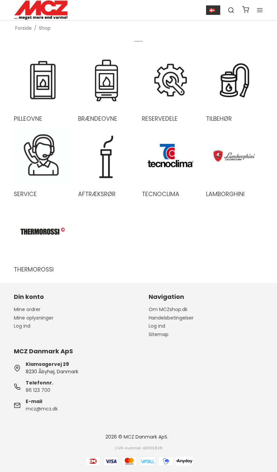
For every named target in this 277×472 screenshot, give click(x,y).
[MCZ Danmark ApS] (41, 10)
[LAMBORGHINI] (234, 156)
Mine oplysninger (33, 317)
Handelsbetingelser (171, 317)
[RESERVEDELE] (170, 80)
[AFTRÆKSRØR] (106, 156)
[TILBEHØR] (234, 80)
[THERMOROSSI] (42, 231)
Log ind (22, 326)
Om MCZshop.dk (168, 309)
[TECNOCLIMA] (170, 156)
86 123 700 (38, 390)
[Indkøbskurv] (245, 10)
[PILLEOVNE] (42, 80)
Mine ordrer (27, 309)
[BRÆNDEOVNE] (106, 80)
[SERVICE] (42, 156)
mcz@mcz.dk (42, 408)
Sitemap (159, 334)
